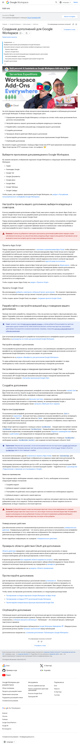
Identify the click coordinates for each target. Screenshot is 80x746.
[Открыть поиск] (56, 2)
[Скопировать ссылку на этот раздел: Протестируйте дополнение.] (36, 576)
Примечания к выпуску (9, 37)
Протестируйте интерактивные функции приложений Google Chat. (30, 603)
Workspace (22, 2)
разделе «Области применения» (42, 568)
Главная (4, 24)
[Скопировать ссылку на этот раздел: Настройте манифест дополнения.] (36, 345)
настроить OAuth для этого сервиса (47, 404)
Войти (76, 2)
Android (4, 713)
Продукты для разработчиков (12, 691)
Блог (55, 685)
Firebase (5, 719)
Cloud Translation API (33, 17)
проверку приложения (32, 629)
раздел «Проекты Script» (39, 282)
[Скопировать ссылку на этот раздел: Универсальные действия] (28, 523)
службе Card (67, 445)
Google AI (5, 725)
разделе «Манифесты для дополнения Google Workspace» (37, 357)
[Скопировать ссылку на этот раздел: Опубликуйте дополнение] (33, 610)
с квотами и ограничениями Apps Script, (50, 249)
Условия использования (10, 700)
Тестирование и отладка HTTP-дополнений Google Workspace (28, 599)
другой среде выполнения (55, 261)
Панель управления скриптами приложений (38, 689)
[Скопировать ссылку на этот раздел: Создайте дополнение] (29, 386)
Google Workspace (15, 24)
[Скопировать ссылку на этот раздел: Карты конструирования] (26, 409)
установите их (51, 581)
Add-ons (6, 8)
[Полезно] (73, 24)
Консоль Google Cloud (35, 693)
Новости (57, 689)
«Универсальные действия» (47, 538)
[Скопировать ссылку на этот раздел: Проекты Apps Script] (23, 245)
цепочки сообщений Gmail (62, 329)
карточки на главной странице (33, 324)
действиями (14, 434)
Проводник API (33, 696)
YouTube (57, 695)
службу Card (71, 390)
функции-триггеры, (36, 399)
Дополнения (27, 24)
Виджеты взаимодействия (61, 431)
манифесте (51, 564)
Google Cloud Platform (9, 722)
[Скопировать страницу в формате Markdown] (26, 33)
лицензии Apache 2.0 (24, 654)
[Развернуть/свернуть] (14, 42)
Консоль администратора (36, 685)
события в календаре (13, 331)
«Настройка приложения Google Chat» (35, 378)
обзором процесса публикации (25, 620)
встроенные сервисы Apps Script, (39, 456)
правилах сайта (54, 654)
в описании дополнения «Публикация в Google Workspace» (47, 633)
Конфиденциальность (27, 737)
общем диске (64, 265)
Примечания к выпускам (10, 694)
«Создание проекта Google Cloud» (49, 298)
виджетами (17, 416)
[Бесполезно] (76, 24)
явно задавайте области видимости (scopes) (36, 560)
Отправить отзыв (69, 29)
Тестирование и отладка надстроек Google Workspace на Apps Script (31, 596)
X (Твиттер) (57, 692)
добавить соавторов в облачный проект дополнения (35, 292)
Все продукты (6, 729)
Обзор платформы (8, 688)
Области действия (9, 551)
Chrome (4, 716)
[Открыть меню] (3, 2)
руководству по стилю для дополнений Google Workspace (33, 339)
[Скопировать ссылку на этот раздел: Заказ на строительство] (22, 474)
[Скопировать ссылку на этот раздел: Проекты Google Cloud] (25, 288)
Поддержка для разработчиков (12, 697)
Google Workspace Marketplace (50, 626)
